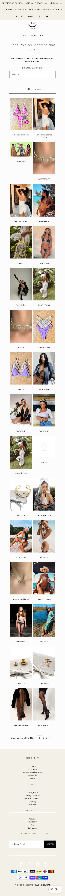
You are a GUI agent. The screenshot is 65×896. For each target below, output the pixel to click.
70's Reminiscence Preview (44, 136)
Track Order (32, 775)
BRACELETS (21, 515)
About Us (32, 819)
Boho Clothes (21, 473)
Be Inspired (32, 828)
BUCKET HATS (21, 557)
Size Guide (32, 769)
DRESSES (44, 641)
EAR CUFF (21, 683)
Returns (32, 804)
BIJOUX (21, 347)
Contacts (32, 766)
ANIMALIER (44, 221)
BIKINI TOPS (21, 389)
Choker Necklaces (21, 599)
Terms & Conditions (32, 798)
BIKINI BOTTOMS (44, 347)
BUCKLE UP (44, 557)
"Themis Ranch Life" (20, 135)
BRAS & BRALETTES (44, 515)
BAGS (20, 263)
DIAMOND (20, 641)
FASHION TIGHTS (44, 725)
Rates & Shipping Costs (32, 772)
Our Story (32, 822)
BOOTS (44, 462)
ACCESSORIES (44, 179)
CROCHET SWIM (44, 599)
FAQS (32, 778)
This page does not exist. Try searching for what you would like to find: (32, 60)
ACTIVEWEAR (21, 221)
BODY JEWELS (44, 389)
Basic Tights (21, 305)
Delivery (32, 801)
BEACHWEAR (44, 305)
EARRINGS (44, 683)
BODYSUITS (21, 431)
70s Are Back (21, 161)
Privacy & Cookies (32, 795)
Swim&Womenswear (39, 885)
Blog (32, 825)
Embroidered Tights (20, 725)
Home (25, 36)
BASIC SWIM (44, 263)
